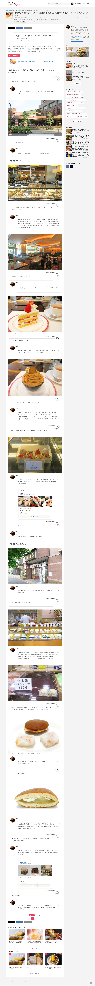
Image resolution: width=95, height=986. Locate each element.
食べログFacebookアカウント (67, 166)
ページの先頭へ (91, 982)
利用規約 (12, 981)
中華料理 (70, 111)
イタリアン (77, 94)
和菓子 (35, 21)
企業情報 (7, 981)
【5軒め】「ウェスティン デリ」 (23, 36)
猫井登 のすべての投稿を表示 (77, 41)
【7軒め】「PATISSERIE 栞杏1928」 (24, 41)
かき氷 (80, 116)
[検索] (72, 4)
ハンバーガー (71, 97)
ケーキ (30, 21)
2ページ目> (35, 915)
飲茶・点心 (70, 102)
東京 (24, 21)
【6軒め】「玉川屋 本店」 (22, 38)
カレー (80, 111)
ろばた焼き (70, 94)
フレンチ (81, 91)
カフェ (75, 105)
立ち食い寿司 (83, 100)
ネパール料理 (71, 113)
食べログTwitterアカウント (71, 166)
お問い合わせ (25, 981)
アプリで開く (30, 516)
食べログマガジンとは (79, 3)
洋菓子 (82, 102)
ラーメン (70, 91)
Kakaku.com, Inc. (73, 981)
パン (84, 108)
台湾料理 (84, 113)
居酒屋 (82, 97)
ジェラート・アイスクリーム (74, 108)
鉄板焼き (70, 105)
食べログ (87, 3)
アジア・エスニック (72, 116)
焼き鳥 (75, 100)
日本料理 (70, 100)
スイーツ (78, 113)
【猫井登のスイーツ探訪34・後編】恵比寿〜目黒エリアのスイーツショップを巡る (33, 35)
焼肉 (75, 91)
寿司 (77, 97)
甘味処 (86, 116)
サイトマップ (18, 981)
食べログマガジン (13, 4)
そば (75, 111)
